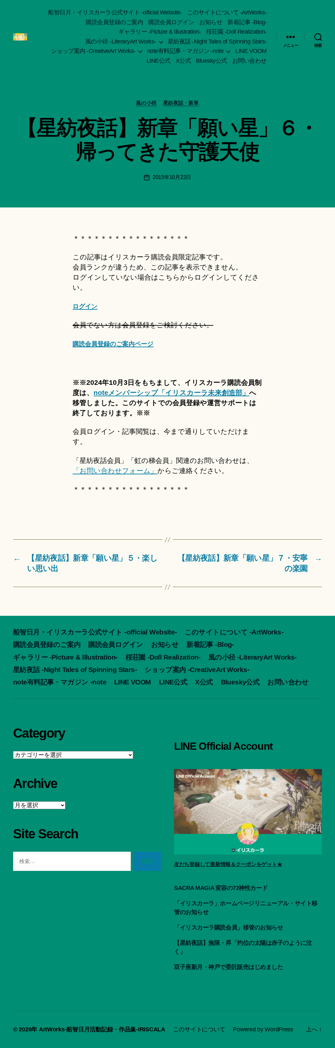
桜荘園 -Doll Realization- (236, 31)
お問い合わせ (249, 60)
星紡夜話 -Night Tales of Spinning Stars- (217, 41)
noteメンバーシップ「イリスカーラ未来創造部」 (171, 392)
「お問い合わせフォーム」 (115, 470)
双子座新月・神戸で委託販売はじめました (228, 967)
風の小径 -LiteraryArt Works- (120, 41)
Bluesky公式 (211, 60)
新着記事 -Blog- (247, 22)
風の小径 (146, 103)
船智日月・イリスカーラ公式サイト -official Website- (115, 12)
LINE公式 (158, 60)
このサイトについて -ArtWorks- (227, 12)
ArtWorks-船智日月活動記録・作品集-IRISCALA (102, 1029)
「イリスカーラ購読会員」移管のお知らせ (228, 927)
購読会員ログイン (171, 22)
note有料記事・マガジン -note (185, 51)
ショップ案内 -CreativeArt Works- (93, 51)
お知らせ (210, 22)
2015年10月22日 (172, 177)
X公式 (183, 60)
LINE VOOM (251, 51)
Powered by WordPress (263, 1029)
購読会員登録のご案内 (114, 22)
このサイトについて (199, 1029)
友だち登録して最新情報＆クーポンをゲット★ (228, 864)
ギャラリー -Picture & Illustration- (159, 31)
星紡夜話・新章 (181, 103)
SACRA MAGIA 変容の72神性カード (221, 888)
